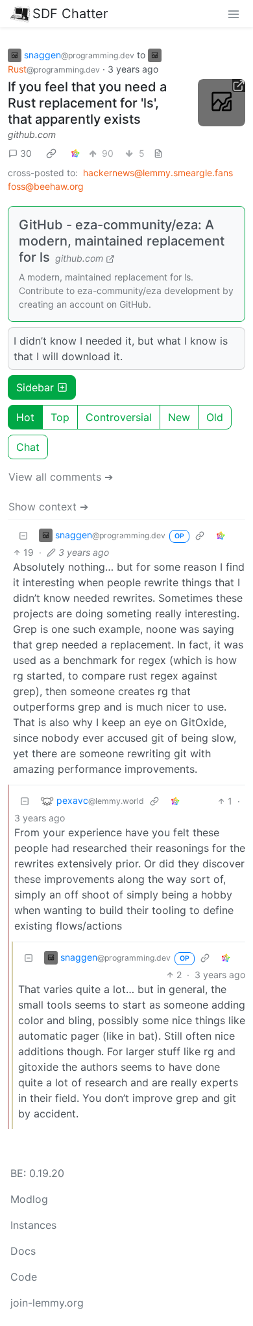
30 (26, 153)
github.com (32, 134)
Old (214, 417)
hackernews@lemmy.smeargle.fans (158, 172)
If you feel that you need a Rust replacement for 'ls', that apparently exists (87, 103)
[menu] (233, 13)
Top (60, 417)
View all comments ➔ (60, 476)
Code (23, 1276)
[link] (51, 153)
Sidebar (35, 387)
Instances (33, 1224)
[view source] (158, 153)
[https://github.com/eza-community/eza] (222, 103)
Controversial (119, 417)
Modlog (29, 1199)
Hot (25, 417)
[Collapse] (23, 535)
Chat (28, 446)
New (179, 417)
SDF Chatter (70, 13)
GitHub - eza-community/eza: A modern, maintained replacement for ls (121, 241)
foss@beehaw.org (46, 186)
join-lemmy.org (47, 1302)
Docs (23, 1250)
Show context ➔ (48, 506)
